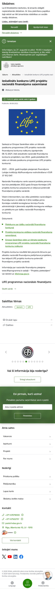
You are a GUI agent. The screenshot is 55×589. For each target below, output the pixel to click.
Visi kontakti (15, 540)
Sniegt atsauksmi (27, 379)
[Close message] (50, 41)
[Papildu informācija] (22, 515)
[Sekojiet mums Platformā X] (4, 557)
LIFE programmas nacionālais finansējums (26, 282)
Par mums (7, 458)
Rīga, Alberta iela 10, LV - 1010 (18, 527)
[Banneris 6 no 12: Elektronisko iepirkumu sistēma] (27, 352)
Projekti (6, 451)
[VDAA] (23, 68)
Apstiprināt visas (40, 27)
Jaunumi (20, 307)
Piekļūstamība (9, 484)
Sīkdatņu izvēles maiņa (13, 498)
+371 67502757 (12, 519)
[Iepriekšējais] (6, 352)
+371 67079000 (12, 515)
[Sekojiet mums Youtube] (10, 556)
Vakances (7, 436)
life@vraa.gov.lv (22, 274)
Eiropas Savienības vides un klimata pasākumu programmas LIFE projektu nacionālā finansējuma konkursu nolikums (27, 243)
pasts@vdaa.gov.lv (13, 523)
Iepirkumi (7, 443)
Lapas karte (8, 491)
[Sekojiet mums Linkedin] (15, 557)
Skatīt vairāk (7, 289)
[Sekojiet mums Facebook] (21, 557)
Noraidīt (14, 27)
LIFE (29, 307)
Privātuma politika (11, 476)
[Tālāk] (49, 352)
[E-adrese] (7, 532)
